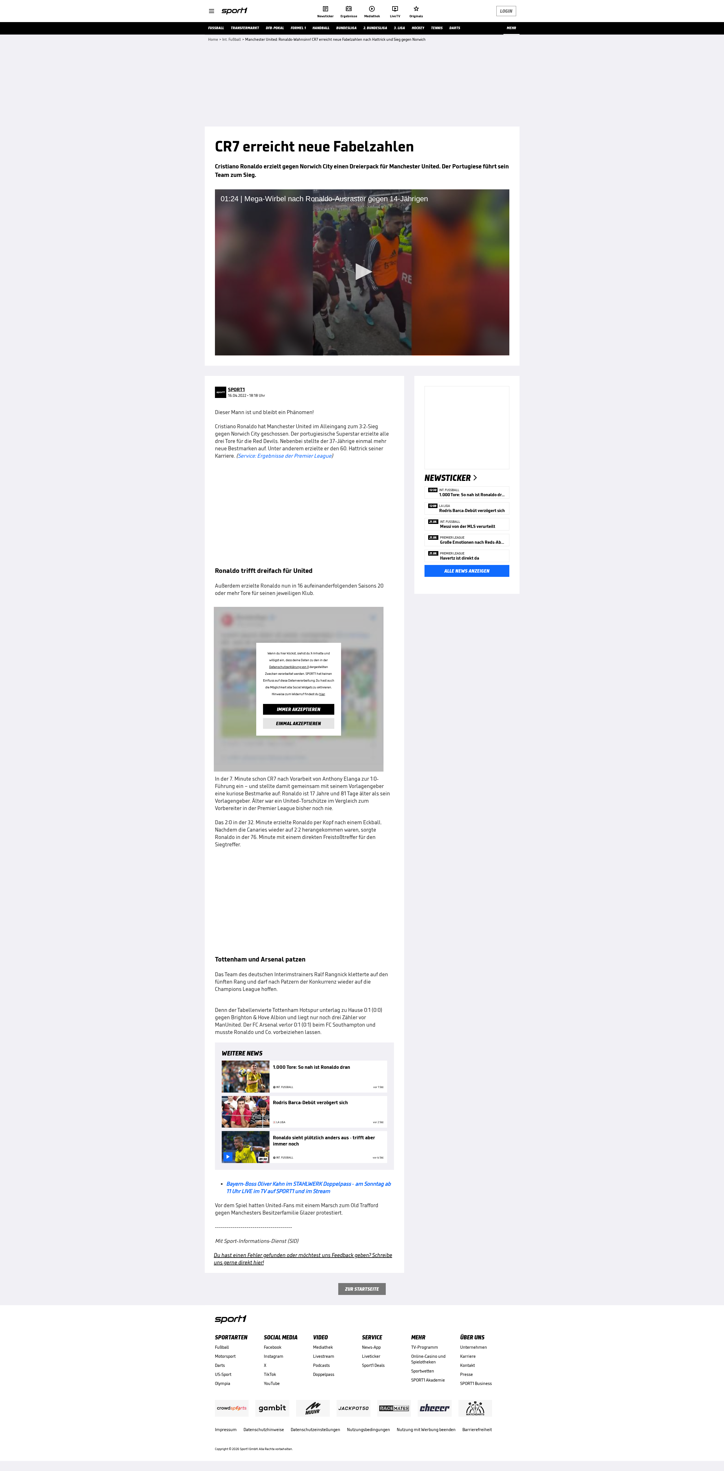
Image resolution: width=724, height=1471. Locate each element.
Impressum (226, 1429)
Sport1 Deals (373, 1365)
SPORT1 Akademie (428, 1380)
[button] (362, 271)
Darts (220, 1365)
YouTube (272, 1383)
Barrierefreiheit (477, 1429)
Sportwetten (422, 1371)
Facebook (272, 1347)
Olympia (222, 1383)
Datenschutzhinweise (264, 1429)
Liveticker (371, 1356)
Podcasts (321, 1365)
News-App (371, 1347)
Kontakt (467, 1365)
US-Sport (223, 1374)
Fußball (222, 1347)
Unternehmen (473, 1347)
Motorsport (225, 1356)
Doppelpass (323, 1374)
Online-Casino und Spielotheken (428, 1359)
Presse (466, 1374)
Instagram (273, 1356)
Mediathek (323, 1347)
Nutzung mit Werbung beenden (426, 1429)
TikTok (270, 1374)
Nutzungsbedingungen (368, 1429)
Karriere (468, 1356)
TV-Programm (424, 1347)
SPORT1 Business (476, 1383)
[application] (362, 272)
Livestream (323, 1356)
